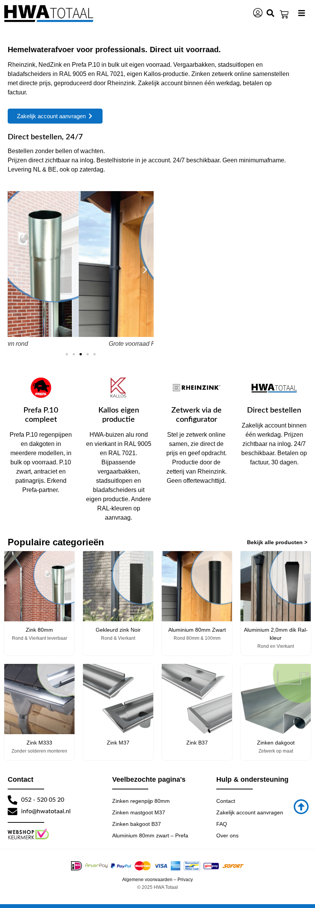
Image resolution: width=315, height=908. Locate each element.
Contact (225, 801)
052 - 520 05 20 (42, 800)
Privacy (185, 879)
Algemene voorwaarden (147, 879)
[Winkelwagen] (284, 14)
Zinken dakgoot (276, 743)
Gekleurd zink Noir (118, 630)
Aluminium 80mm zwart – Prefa (150, 835)
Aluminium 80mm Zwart (197, 630)
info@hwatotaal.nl (46, 811)
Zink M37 (118, 743)
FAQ (221, 824)
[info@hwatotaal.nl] (12, 811)
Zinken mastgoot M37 (138, 812)
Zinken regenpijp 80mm (141, 801)
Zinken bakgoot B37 (136, 824)
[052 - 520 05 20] (12, 800)
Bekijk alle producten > (277, 542)
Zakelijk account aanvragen (249, 812)
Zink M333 (39, 743)
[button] (16, 269)
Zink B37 (197, 743)
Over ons (227, 835)
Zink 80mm (39, 630)
